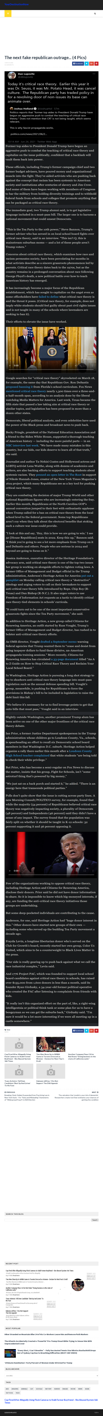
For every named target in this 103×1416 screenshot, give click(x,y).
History (48, 1389)
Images (65, 1389)
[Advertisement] (51, 37)
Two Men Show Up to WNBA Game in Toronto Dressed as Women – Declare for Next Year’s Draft (50, 1057)
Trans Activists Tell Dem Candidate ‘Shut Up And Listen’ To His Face (17, 1083)
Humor (57, 1389)
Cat (31, 1389)
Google (39, 1389)
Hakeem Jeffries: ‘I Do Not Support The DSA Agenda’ (47, 1082)
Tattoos (9, 1393)
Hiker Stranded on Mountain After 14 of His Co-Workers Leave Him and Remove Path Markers (46, 1334)
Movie (73, 1389)
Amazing (15, 1389)
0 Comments (9, 65)
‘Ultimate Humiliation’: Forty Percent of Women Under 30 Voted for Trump (38, 1363)
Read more (16, 1275)
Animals (24, 1389)
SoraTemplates (10, 1412)
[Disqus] (51, 1137)
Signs (87, 1389)
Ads (7, 1389)
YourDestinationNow (17, 4)
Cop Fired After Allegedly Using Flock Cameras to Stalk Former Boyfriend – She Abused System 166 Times (18, 1057)
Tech (17, 1393)
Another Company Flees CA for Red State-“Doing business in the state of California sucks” (82, 1056)
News (6, 1032)
